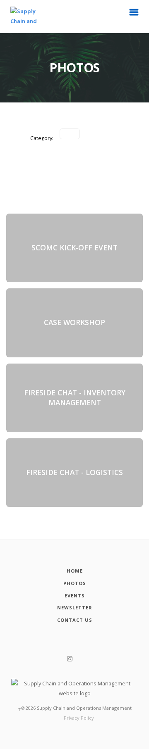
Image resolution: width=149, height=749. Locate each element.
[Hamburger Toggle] (134, 14)
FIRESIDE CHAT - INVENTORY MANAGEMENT (74, 397)
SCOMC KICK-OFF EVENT (74, 247)
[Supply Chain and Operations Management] (18, 16)
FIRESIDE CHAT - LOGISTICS (74, 472)
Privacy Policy (79, 718)
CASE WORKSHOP (74, 323)
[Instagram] (69, 659)
